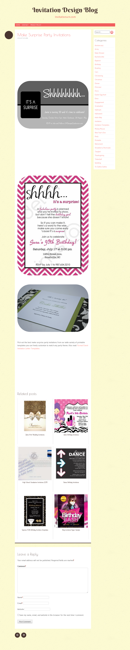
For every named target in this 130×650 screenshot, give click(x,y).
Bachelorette (99, 57)
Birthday (98, 64)
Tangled (98, 152)
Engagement (99, 102)
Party (96, 136)
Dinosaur (98, 87)
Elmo (97, 98)
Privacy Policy (35, 25)
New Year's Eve (100, 133)
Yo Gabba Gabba (101, 167)
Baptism (98, 61)
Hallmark (98, 110)
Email (19, 603)
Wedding (98, 163)
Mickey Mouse (100, 129)
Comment (21, 566)
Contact (25, 25)
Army (97, 49)
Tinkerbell (98, 159)
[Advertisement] (52, 60)
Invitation (98, 121)
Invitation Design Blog (65, 10)
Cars (96, 72)
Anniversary (99, 45)
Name (20, 597)
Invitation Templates (102, 125)
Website (20, 609)
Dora (97, 91)
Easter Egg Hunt (100, 95)
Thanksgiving (99, 155)
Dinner (97, 83)
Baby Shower (99, 53)
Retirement (99, 144)
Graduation (99, 106)
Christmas (98, 80)
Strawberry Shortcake (103, 148)
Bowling (98, 68)
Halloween (98, 114)
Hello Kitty (98, 117)
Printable (98, 140)
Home (18, 25)
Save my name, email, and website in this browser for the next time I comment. (52, 615)
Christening (99, 76)
